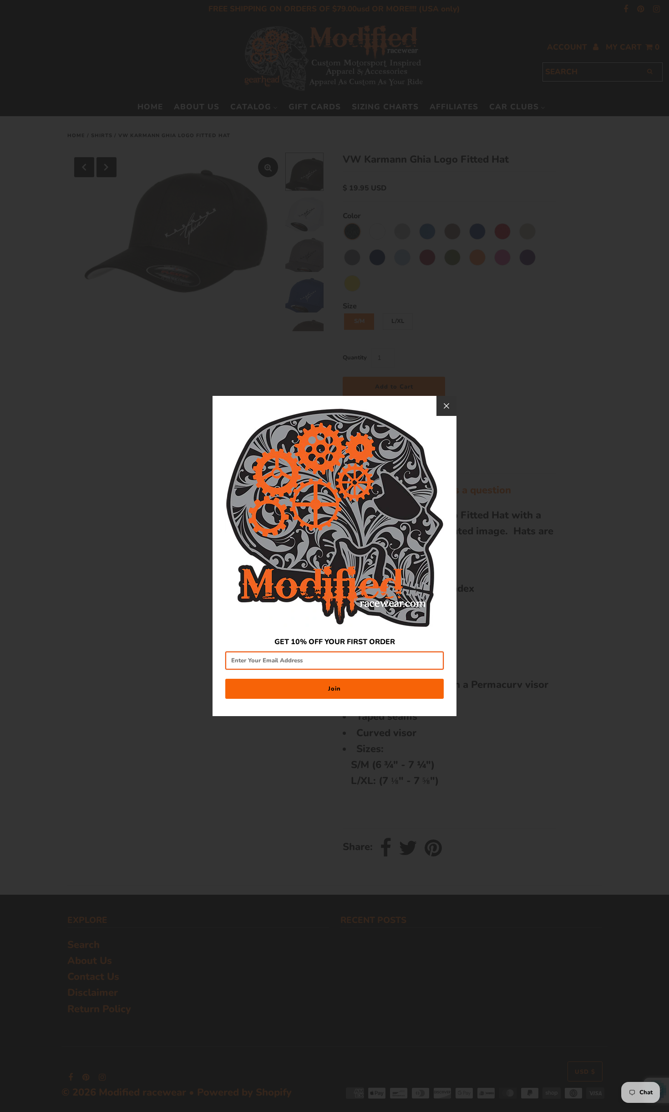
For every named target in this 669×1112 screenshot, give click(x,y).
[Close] (446, 406)
